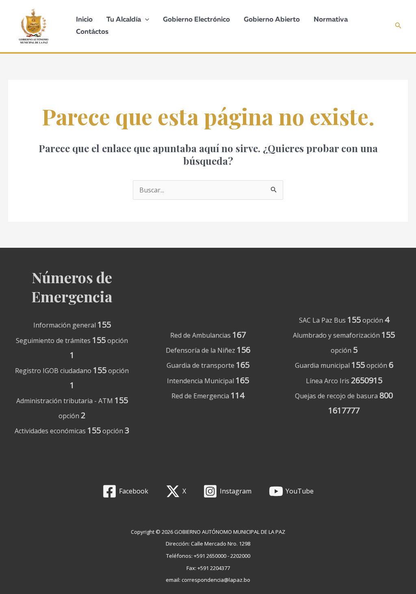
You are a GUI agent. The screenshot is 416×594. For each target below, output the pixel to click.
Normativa (331, 19)
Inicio (84, 19)
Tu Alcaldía (123, 19)
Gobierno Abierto (272, 19)
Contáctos (92, 31)
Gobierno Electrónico (196, 19)
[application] (145, 20)
